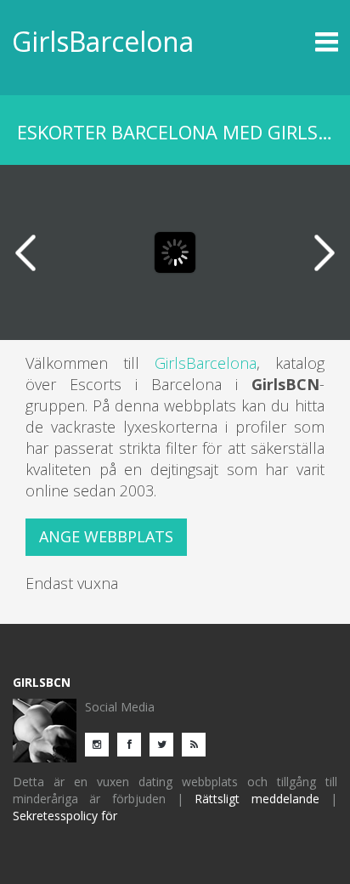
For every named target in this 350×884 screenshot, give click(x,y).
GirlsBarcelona (103, 41)
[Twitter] (166, 743)
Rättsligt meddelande (257, 798)
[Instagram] (101, 743)
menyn (297, 41)
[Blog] (198, 743)
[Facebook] (133, 743)
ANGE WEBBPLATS (106, 536)
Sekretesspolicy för (65, 816)
